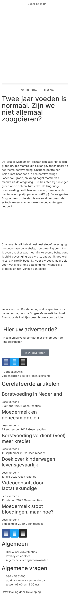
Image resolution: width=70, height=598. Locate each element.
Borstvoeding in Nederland (32, 394)
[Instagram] (23, 362)
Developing (33, 592)
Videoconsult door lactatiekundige (23, 485)
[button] (35, 83)
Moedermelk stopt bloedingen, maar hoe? (28, 509)
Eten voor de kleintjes (16, 317)
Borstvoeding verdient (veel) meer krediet (34, 438)
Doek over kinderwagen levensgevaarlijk (28, 462)
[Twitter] (14, 362)
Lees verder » (10, 401)
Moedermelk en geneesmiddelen (20, 415)
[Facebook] (6, 362)
